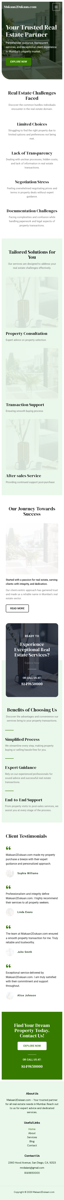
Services (32, 1137)
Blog (32, 1141)
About (32, 1133)
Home (32, 1129)
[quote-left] (8, 848)
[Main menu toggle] (56, 7)
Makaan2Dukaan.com (20, 6)
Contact (32, 1145)
